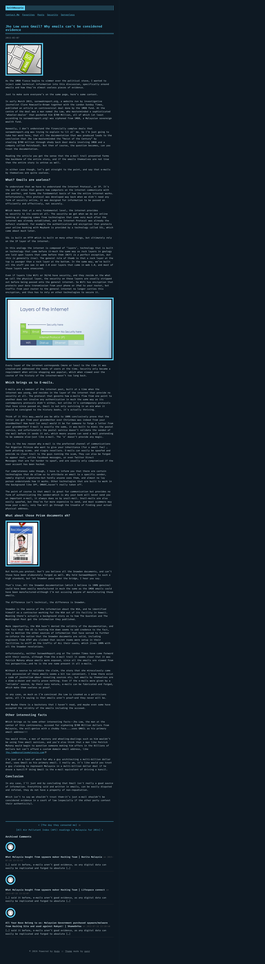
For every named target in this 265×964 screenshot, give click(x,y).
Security (52, 14)
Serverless (68, 14)
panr (87, 951)
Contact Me (12, 14)
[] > (59, 829)
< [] (57, 825)
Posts (40, 14)
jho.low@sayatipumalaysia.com (25, 752)
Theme (68, 951)
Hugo (57, 951)
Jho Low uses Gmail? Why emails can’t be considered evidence (54, 28)
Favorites (28, 14)
